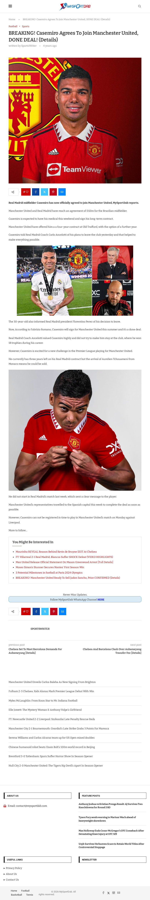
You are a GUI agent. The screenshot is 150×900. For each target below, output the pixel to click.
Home (12, 19)
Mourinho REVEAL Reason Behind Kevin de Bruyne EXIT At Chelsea (56, 551)
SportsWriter (40, 628)
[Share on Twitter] (44, 192)
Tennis (29, 894)
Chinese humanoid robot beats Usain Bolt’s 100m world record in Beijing (52, 747)
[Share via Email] (62, 192)
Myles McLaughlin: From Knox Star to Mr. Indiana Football (43, 700)
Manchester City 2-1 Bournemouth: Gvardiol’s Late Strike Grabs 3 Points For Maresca (59, 728)
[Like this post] (27, 192)
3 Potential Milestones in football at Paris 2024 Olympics (49, 572)
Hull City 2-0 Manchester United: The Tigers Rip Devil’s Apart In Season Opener (56, 765)
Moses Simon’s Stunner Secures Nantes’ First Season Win (50, 567)
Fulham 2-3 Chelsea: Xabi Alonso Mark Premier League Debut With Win (51, 691)
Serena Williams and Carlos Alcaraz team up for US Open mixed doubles (52, 737)
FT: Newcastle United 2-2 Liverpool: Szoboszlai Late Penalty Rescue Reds (52, 719)
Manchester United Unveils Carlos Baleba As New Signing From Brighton (52, 682)
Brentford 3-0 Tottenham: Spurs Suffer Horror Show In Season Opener (51, 756)
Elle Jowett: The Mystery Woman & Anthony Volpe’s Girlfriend (45, 709)
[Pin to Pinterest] (53, 192)
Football (25, 890)
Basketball (16, 894)
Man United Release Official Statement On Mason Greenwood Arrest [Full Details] (64, 562)
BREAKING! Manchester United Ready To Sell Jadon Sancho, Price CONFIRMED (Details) (68, 577)
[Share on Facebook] (35, 192)
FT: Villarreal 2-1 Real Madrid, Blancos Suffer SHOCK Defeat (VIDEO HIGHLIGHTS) (64, 557)
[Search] (139, 6)
